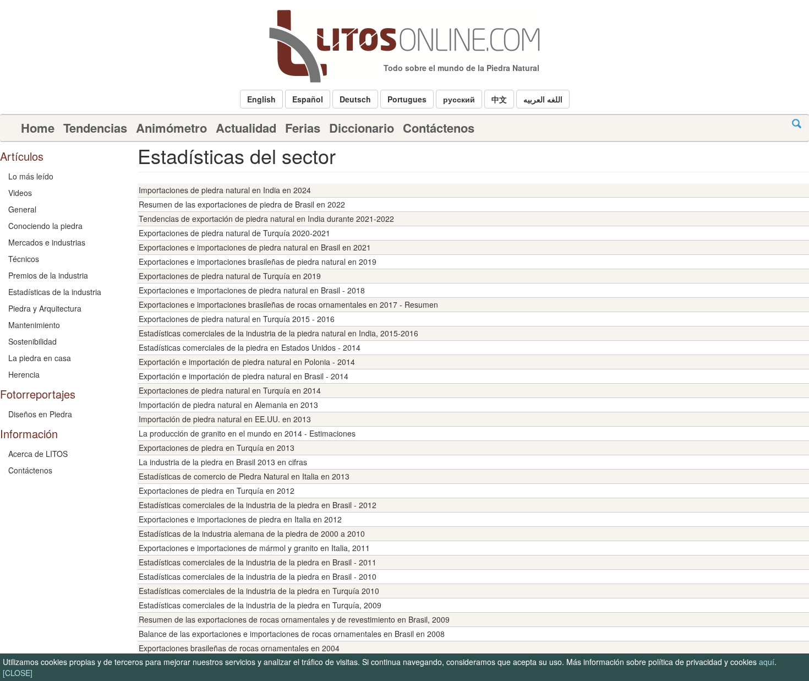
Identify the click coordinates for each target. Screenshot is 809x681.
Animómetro (171, 128)
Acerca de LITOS (38, 453)
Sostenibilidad (32, 341)
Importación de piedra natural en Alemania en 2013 (228, 404)
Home (37, 128)
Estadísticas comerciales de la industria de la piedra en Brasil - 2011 (257, 562)
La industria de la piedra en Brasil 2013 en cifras (223, 461)
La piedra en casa (39, 357)
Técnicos (23, 258)
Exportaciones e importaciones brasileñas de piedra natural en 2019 (257, 261)
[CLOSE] (17, 672)
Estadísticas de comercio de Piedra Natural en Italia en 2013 (244, 476)
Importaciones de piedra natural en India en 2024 (225, 189)
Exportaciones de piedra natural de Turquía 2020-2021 (234, 232)
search (796, 123)
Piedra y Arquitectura (44, 308)
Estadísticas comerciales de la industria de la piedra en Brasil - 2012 (257, 504)
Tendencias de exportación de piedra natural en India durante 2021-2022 (266, 218)
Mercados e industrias (46, 242)
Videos (20, 192)
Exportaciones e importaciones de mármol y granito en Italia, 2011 (254, 547)
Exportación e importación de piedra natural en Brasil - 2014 (243, 376)
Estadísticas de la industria (54, 291)
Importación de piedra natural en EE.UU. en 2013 (225, 418)
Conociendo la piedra (45, 225)
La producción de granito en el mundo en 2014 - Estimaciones (247, 433)
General (22, 209)
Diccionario (361, 128)
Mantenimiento (34, 324)
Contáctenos (438, 128)
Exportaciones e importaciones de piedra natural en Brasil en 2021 (255, 247)
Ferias (302, 128)
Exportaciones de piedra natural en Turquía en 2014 (230, 390)
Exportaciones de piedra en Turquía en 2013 (216, 447)
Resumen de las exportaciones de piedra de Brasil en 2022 (242, 204)
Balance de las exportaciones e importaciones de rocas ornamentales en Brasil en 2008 (292, 633)
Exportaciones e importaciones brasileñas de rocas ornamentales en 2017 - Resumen (288, 304)
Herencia (24, 374)
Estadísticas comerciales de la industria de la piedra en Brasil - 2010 (257, 576)
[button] (261, 99)
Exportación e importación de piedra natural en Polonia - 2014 (247, 361)
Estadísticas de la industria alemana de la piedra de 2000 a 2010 (252, 533)
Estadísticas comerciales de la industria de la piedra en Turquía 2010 (259, 590)
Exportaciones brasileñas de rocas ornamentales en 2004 (239, 647)
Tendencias (95, 128)
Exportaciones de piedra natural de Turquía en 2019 (230, 275)
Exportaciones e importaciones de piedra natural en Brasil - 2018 (252, 290)
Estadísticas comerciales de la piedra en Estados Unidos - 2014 (249, 347)
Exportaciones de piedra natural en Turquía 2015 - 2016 (237, 318)
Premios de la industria (48, 275)
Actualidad (246, 128)
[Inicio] (404, 46)
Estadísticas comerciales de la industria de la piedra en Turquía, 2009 (260, 605)
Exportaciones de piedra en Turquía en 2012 (216, 490)
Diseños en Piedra (40, 414)
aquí (766, 661)
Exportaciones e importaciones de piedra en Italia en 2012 (240, 519)
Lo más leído (30, 176)
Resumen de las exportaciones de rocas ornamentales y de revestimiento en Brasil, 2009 (294, 619)
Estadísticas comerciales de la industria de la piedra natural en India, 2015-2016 (278, 333)
